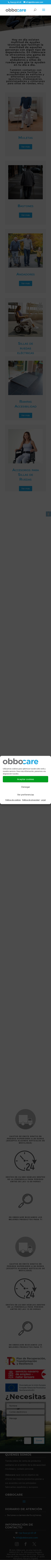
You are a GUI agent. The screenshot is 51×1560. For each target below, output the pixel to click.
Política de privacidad (31, 800)
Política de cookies (13, 800)
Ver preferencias (25, 794)
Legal (43, 800)
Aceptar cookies (25, 779)
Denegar (25, 787)
